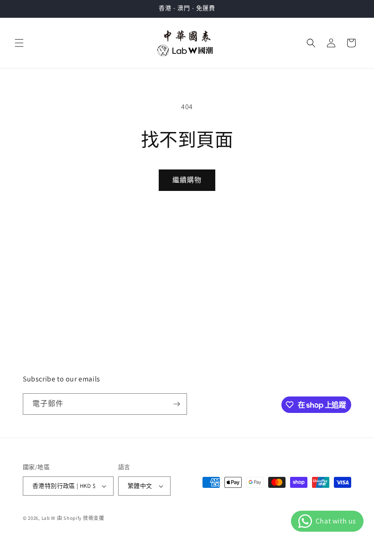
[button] (19, 43)
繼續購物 (187, 179)
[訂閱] (176, 404)
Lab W (49, 518)
